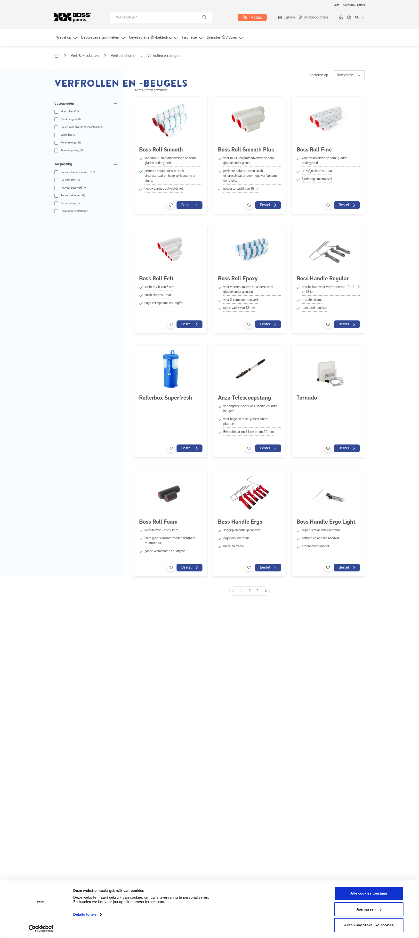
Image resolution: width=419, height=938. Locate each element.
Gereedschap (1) (70, 203)
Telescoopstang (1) (72, 150)
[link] (336, 5)
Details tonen (84, 914)
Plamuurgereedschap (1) (75, 211)
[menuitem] (66, 40)
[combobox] (161, 17)
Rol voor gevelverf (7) (73, 187)
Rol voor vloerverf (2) (73, 195)
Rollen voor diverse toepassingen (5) (82, 127)
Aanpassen (366, 909)
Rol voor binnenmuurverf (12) (78, 172)
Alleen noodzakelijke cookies (369, 925)
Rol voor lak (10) (70, 180)
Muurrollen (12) (70, 111)
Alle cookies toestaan (368, 893)
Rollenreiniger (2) (71, 142)
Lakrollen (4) (68, 135)
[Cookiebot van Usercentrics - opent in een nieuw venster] (41, 928)
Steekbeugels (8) (71, 119)
